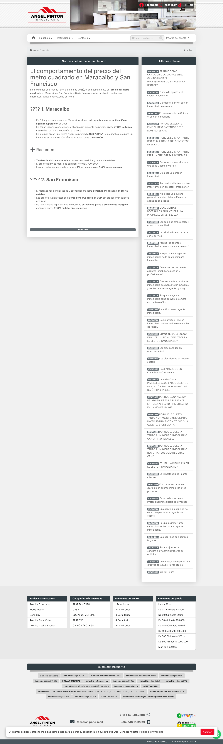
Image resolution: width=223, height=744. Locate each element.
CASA (76, 609)
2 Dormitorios (122, 609)
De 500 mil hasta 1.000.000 (173, 641)
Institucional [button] (64, 37)
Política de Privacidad (151, 731)
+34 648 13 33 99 (133, 722)
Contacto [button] (83, 37)
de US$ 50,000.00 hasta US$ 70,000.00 (87, 686)
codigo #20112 (176, 681)
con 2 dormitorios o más (141, 675)
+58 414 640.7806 (132, 715)
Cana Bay (35, 614)
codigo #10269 (46, 681)
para (49, 676)
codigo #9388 (171, 675)
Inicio (35, 50)
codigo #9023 (123, 681)
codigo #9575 (150, 681)
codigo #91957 (74, 675)
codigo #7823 (58, 696)
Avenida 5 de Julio (39, 604)
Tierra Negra (37, 609)
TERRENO (78, 620)
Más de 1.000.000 (167, 646)
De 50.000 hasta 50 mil (170, 614)
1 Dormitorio (122, 604)
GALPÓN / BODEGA (83, 625)
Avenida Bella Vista (40, 620)
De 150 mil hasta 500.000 (172, 631)
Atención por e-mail (89, 722)
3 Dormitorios (122, 614)
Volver (189, 50)
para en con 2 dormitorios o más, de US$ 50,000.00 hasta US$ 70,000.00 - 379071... (91, 691)
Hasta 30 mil (165, 604)
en (106, 675)
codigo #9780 (85, 696)
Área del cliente (178, 37)
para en (167, 691)
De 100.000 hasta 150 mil (172, 625)
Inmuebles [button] (44, 37)
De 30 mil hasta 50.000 (171, 609)
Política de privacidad (157, 741)
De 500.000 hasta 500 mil (172, 636)
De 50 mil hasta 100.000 (171, 620)
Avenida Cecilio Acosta (42, 625)
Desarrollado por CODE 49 (183, 741)
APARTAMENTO (81, 604)
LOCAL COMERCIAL (84, 614)
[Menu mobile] (33, 38)
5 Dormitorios (122, 625)
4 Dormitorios (122, 620)
